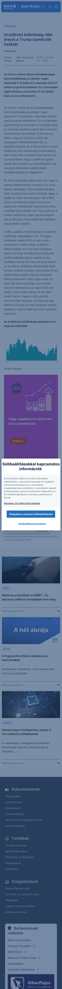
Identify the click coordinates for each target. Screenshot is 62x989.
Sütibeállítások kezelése (32, 523)
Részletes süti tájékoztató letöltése (22, 503)
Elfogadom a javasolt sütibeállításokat (30, 514)
